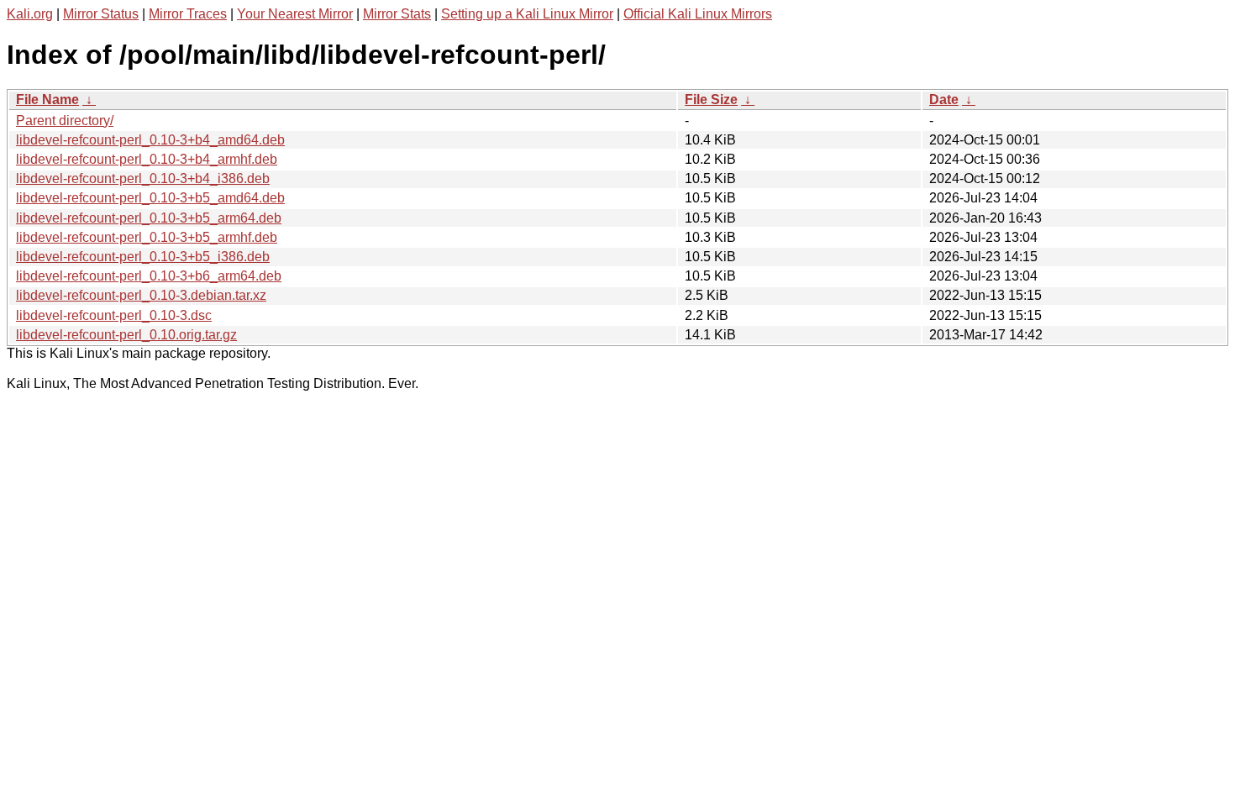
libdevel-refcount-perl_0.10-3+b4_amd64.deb (150, 140)
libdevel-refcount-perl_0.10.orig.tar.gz (126, 335)
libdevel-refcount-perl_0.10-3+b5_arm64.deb (148, 218)
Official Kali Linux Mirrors (697, 14)
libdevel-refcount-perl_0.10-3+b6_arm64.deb (148, 276)
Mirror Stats (397, 14)
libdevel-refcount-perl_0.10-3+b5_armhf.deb (146, 237)
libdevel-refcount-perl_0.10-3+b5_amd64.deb (150, 198)
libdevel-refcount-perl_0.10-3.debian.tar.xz (141, 295)
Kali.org (30, 14)
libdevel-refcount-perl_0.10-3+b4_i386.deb (143, 178)
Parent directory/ (64, 120)
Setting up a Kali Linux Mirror (527, 14)
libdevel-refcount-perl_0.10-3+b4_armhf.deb (146, 159)
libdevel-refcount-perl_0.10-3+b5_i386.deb (143, 256)
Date (944, 99)
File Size (711, 99)
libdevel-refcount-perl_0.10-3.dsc (114, 315)
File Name (47, 99)
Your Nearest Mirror (295, 14)
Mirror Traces (188, 14)
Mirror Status (101, 14)
